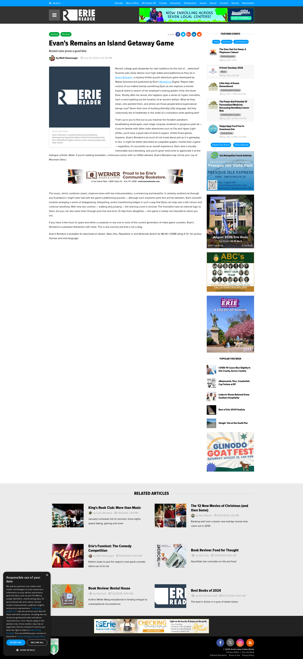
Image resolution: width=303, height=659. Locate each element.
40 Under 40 (149, 3)
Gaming (54, 34)
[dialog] (26, 614)
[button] (26, 650)
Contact (224, 3)
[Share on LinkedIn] (194, 34)
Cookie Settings (24, 636)
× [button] (47, 575)
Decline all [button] (37, 642)
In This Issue (247, 245)
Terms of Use (234, 655)
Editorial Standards (218, 655)
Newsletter (248, 3)
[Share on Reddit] (199, 34)
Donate (119, 3)
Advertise (175, 3)
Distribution (190, 3)
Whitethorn (165, 82)
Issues (203, 3)
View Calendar (242, 145)
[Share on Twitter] (183, 34)
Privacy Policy (248, 655)
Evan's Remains (123, 77)
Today (216, 42)
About (213, 3)
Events (235, 3)
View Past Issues (215, 245)
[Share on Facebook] (177, 34)
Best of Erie (132, 3)
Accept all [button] (16, 642)
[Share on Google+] (188, 34)
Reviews (66, 34)
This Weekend (241, 42)
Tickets (163, 3)
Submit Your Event (221, 145)
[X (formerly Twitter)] (230, 644)
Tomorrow (227, 42)
